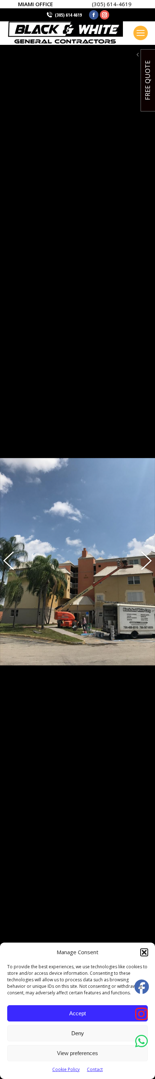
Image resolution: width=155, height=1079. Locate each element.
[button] (144, 952)
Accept (77, 1013)
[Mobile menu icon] (140, 33)
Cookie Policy (66, 1069)
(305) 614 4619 (68, 15)
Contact (95, 1069)
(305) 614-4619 (112, 4)
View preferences (77, 1053)
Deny (77, 1033)
